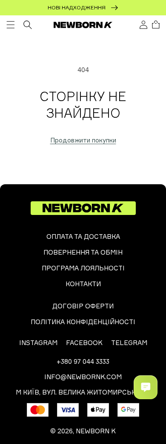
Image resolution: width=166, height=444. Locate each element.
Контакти (83, 284)
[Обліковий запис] (143, 24)
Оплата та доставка (83, 236)
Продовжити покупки (83, 140)
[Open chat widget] (145, 387)
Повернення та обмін (83, 252)
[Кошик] (155, 24)
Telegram (129, 343)
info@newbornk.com (83, 377)
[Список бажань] (131, 25)
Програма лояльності (83, 268)
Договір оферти (83, 306)
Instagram (38, 343)
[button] (10, 24)
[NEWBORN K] (83, 25)
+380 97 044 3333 (83, 361)
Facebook (84, 343)
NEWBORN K (96, 431)
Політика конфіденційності (83, 322)
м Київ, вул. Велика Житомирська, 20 (83, 392)
